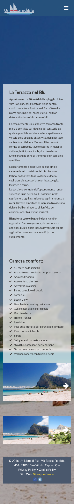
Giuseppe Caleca (43, 474)
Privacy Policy (27, 470)
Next (65, 386)
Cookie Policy (47, 470)
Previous (9, 386)
